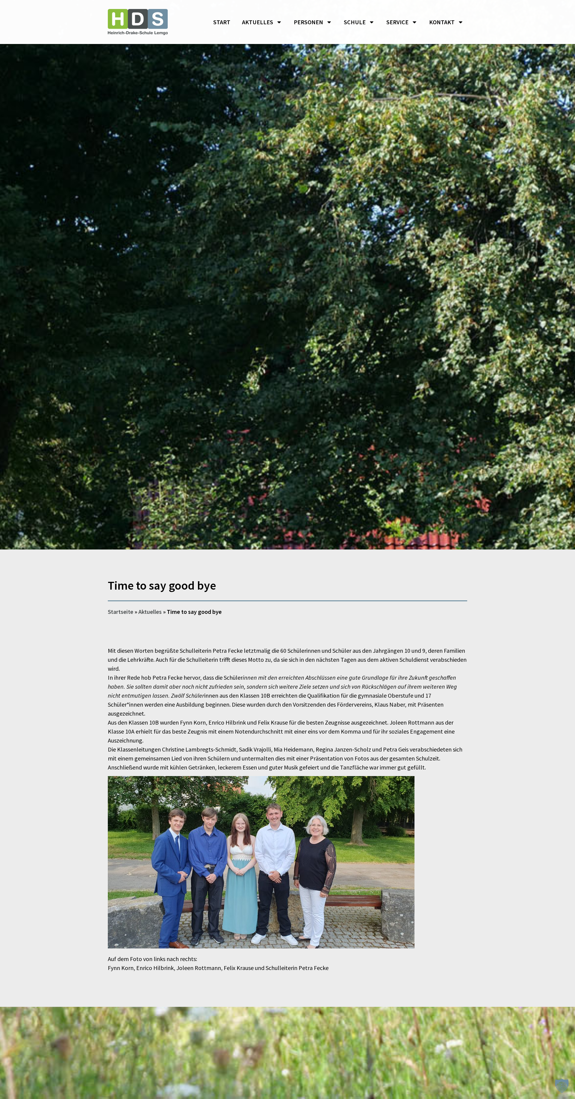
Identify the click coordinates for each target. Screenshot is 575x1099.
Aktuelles (257, 22)
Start (221, 22)
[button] (562, 1086)
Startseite (120, 611)
